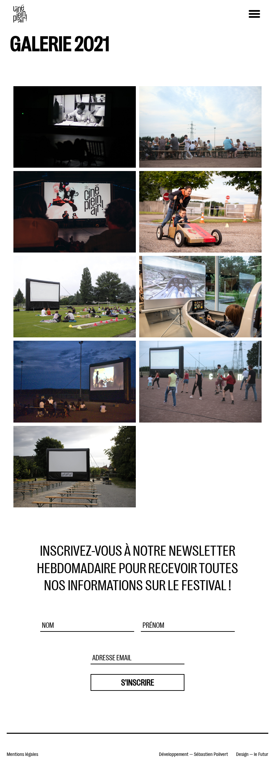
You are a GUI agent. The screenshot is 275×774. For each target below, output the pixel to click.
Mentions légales (22, 754)
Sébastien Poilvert (211, 754)
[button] (254, 14)
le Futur (261, 754)
